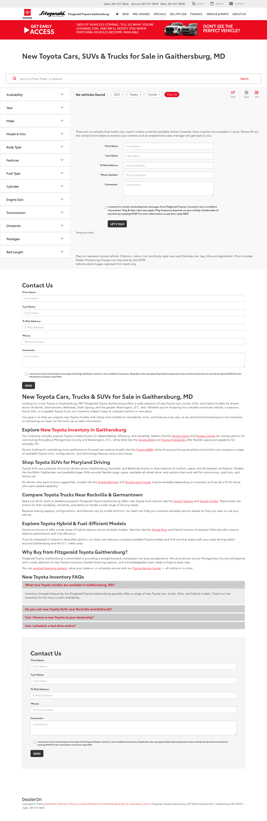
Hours (147, 803)
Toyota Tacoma (183, 501)
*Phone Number (109, 174)
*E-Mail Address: (31, 321)
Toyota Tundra (209, 501)
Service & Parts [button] (217, 14)
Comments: (111, 184)
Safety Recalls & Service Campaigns (122, 803)
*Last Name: (29, 306)
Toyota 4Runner (108, 482)
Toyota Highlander (173, 440)
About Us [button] (239, 14)
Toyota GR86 (144, 449)
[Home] (117, 14)
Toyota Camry (181, 436)
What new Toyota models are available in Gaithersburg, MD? (70, 584)
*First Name (111, 146)
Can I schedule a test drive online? (50, 625)
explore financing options (50, 568)
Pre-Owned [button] (141, 14)
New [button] (125, 14)
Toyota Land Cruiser (138, 482)
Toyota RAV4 (146, 440)
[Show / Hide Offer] (130, 29)
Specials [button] (160, 14)
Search (244, 78)
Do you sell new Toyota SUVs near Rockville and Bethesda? (68, 609)
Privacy (72, 803)
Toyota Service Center (147, 568)
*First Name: (29, 292)
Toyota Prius (159, 529)
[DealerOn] (32, 799)
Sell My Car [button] (178, 14)
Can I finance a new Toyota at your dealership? (59, 617)
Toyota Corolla (205, 436)
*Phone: (26, 335)
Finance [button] (196, 14)
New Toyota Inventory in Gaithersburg (83, 429)
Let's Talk (117, 224)
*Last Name (111, 155)
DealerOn (51, 803)
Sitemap (62, 803)
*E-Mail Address (109, 165)
